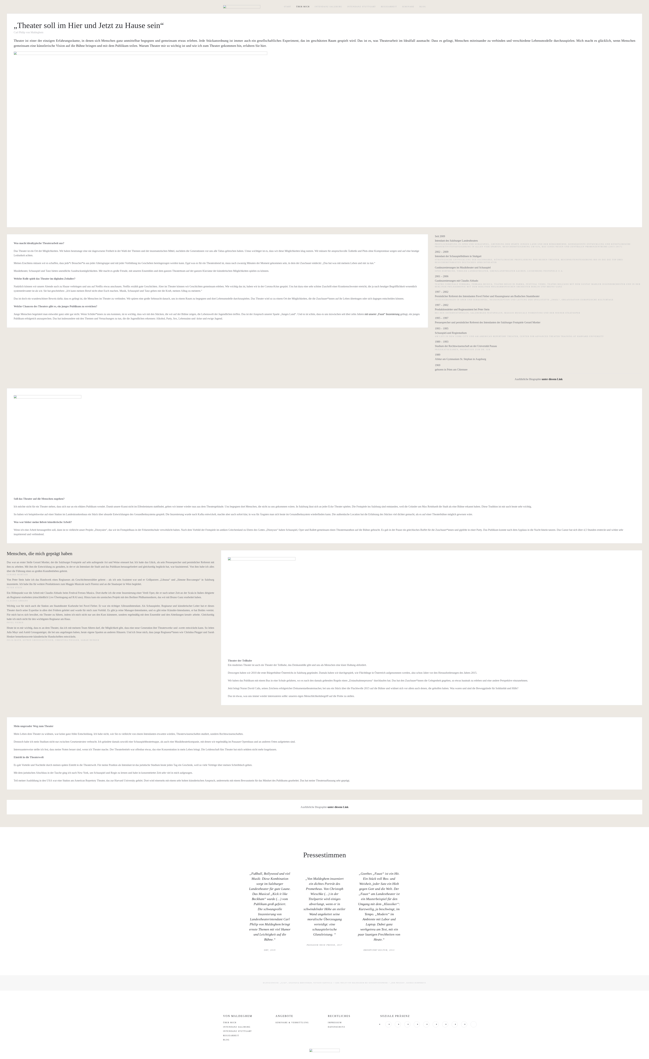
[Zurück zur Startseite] (241, 7)
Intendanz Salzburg (328, 7)
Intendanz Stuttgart (361, 7)
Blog (422, 7)
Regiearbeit (389, 7)
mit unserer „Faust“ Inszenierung (382, 314)
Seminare (408, 7)
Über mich (303, 7)
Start (287, 7)
